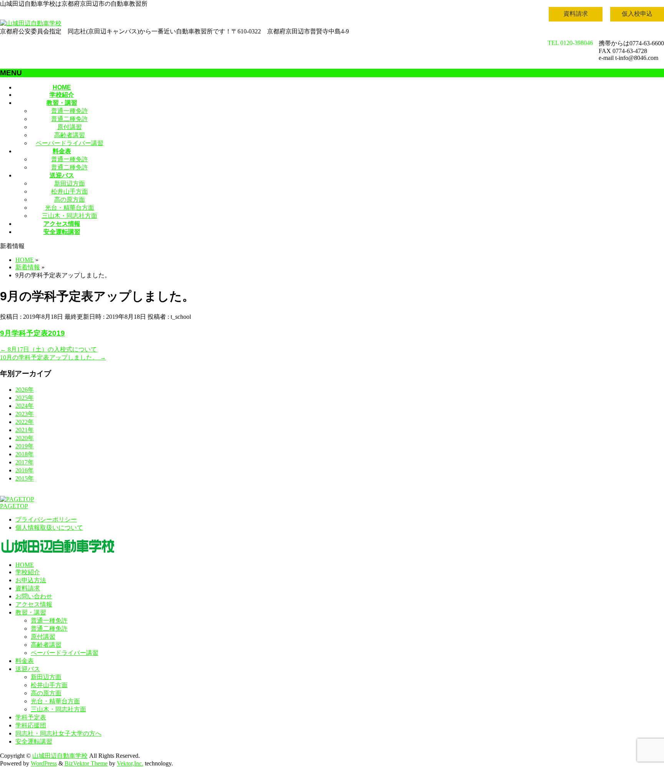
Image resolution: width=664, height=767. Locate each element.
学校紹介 (27, 572)
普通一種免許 (69, 111)
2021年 (24, 430)
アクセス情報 (33, 604)
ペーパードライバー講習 (69, 143)
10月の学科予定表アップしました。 (53, 357)
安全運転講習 (33, 741)
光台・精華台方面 (69, 207)
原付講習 (69, 127)
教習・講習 (30, 612)
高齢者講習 (69, 135)
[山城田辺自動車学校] (30, 23)
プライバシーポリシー (46, 519)
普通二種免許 (69, 119)
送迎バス (27, 669)
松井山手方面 (69, 191)
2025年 (24, 397)
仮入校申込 (637, 13)
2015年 (24, 478)
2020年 (24, 438)
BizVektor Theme (86, 763)
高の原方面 (69, 199)
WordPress (44, 763)
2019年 (24, 446)
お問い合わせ (33, 596)
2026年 (24, 389)
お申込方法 (30, 580)
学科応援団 (30, 725)
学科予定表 (30, 717)
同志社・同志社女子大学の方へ (58, 733)
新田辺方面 (69, 183)
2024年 (24, 406)
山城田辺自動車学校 (60, 755)
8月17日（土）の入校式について (48, 349)
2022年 (24, 422)
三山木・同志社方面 (69, 215)
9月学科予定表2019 (32, 333)
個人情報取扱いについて (49, 527)
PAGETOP (14, 506)
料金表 (24, 661)
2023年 (24, 414)
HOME (24, 565)
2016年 (24, 470)
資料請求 (575, 13)
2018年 (24, 454)
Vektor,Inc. (130, 763)
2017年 (24, 462)
